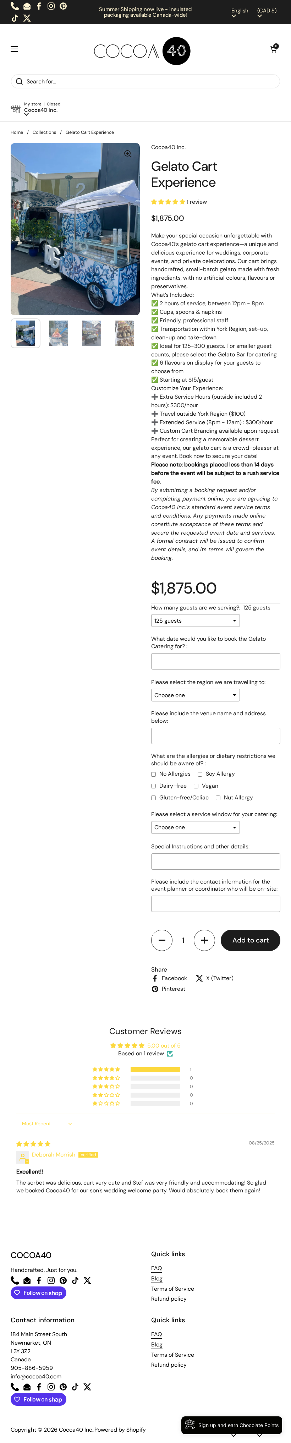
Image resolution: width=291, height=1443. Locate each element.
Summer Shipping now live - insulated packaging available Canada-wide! (145, 12)
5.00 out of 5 (164, 1045)
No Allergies (175, 773)
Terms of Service (172, 1288)
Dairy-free (173, 785)
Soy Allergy (220, 773)
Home (17, 132)
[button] (273, 49)
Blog (157, 1278)
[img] (33, 1144)
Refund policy (169, 1298)
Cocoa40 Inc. (76, 1429)
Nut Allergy (238, 797)
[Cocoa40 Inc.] (144, 49)
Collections (44, 132)
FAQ (156, 1268)
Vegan (210, 785)
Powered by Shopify (120, 1429)
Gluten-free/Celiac (184, 797)
